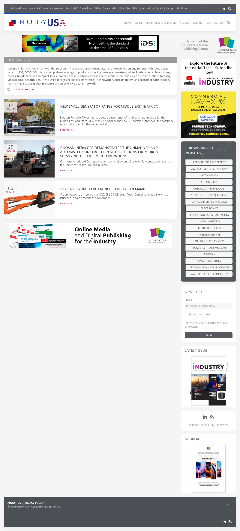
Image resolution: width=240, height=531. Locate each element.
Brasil (69, 8)
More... (184, 8)
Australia (48, 8)
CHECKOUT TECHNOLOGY (209, 188)
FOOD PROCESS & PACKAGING (209, 215)
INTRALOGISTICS (209, 221)
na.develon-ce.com (24, 89)
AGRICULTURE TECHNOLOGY (209, 169)
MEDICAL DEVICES (209, 228)
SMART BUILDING (209, 261)
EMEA (98, 8)
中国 (76, 8)
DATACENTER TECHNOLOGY (209, 201)
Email (188, 300)
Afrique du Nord (19, 8)
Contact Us (215, 22)
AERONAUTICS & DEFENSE (209, 162)
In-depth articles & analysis (155, 22)
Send (209, 335)
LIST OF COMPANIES (20, 510)
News (127, 22)
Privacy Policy (34, 503)
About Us (14, 503)
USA (177, 8)
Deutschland (86, 8)
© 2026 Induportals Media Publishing (34, 506)
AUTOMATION (209, 175)
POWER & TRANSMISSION (209, 247)
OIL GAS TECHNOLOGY (209, 241)
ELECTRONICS (209, 208)
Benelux (59, 8)
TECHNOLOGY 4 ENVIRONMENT (209, 267)
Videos (184, 22)
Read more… (67, 129)
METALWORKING (209, 234)
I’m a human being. (200, 314)
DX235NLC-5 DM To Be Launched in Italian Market (104, 189)
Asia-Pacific (36, 8)
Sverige (169, 8)
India (121, 8)
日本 (128, 8)
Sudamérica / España (152, 8)
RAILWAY (209, 254)
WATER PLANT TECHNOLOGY (209, 274)
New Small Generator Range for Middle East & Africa (109, 106)
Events (198, 22)
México (136, 8)
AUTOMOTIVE (209, 182)
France (106, 8)
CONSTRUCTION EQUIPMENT (209, 195)
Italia (114, 8)
